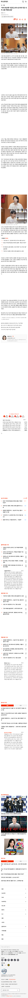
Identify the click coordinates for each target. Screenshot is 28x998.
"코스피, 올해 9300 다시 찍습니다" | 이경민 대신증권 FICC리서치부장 (13, 834)
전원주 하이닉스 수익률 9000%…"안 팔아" (12, 519)
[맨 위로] (25, 992)
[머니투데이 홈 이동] (5, 947)
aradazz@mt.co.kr (11, 338)
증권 (2, 889)
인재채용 (6, 979)
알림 (2, 939)
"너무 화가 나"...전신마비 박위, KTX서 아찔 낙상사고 (14, 240)
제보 (2, 935)
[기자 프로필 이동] (4, 338)
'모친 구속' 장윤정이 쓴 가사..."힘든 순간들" (12, 604)
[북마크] (25, 19)
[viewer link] (25, 51)
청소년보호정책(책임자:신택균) (6, 981)
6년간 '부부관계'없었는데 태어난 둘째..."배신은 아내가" (14, 242)
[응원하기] (13, 336)
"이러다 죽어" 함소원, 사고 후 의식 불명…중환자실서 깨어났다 (14, 723)
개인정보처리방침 (12, 979)
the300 (3, 893)
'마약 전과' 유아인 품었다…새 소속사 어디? (10, 877)
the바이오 (4, 901)
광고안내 (2, 984)
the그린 (3, 905)
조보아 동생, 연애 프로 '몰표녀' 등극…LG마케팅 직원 (12, 880)
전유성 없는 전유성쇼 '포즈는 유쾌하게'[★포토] (11, 813)
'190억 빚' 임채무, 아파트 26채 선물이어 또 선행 (13, 251)
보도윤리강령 (7, 986)
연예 (4, 5)
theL (3, 897)
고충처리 (2, 986)
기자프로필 (4, 930)
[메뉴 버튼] (25, 1)
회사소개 (2, 979)
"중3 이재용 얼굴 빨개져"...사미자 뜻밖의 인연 (12, 608)
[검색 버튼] (23, 1)
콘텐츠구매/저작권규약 (13, 984)
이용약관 (14, 981)
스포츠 (3, 922)
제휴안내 (6, 984)
